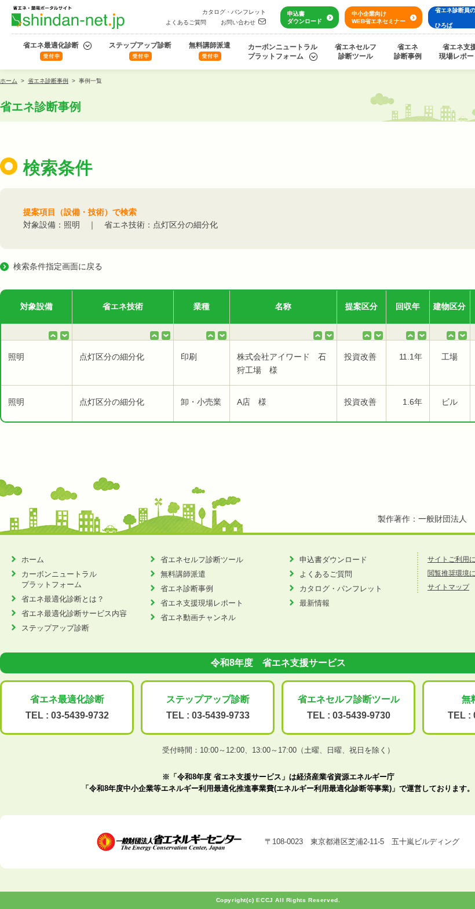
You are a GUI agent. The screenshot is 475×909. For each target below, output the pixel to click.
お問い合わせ (238, 22)
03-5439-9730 (361, 715)
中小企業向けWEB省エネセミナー (378, 17)
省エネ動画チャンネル (198, 617)
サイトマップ (448, 587)
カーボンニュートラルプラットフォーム (282, 51)
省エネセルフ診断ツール (356, 51)
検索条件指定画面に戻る (58, 266)
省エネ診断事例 (408, 51)
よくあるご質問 (186, 22)
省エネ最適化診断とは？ (62, 599)
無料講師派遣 (210, 45)
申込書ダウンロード (304, 17)
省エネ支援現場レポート (201, 603)
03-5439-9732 (80, 715)
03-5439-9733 (221, 715)
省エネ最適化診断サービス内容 (74, 613)
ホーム (8, 81)
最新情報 (314, 603)
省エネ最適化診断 (51, 45)
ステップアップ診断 (140, 45)
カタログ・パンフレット (234, 12)
